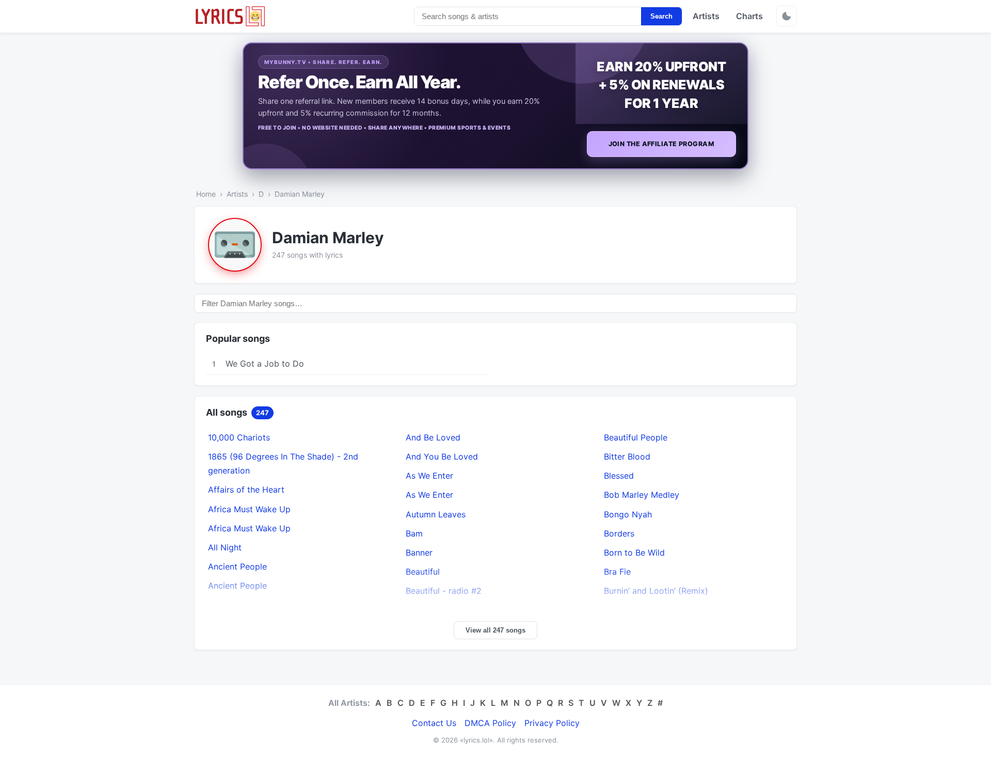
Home (206, 194)
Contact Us (434, 723)
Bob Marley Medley (641, 495)
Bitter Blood (627, 456)
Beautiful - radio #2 (444, 591)
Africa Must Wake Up (249, 509)
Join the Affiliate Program (661, 144)
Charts (749, 16)
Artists (706, 16)
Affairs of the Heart (246, 489)
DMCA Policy (490, 723)
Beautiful (423, 571)
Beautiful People (635, 437)
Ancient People (237, 566)
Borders (619, 533)
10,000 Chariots (239, 437)
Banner (419, 552)
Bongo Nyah (628, 514)
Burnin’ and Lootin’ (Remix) (656, 591)
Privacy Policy (552, 723)
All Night (225, 547)
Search (661, 16)
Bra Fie (617, 571)
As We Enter (429, 475)
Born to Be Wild (634, 552)
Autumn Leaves (436, 514)
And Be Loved (433, 437)
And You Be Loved (442, 456)
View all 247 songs (495, 630)
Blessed (619, 475)
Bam (414, 533)
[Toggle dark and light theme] (786, 16)
